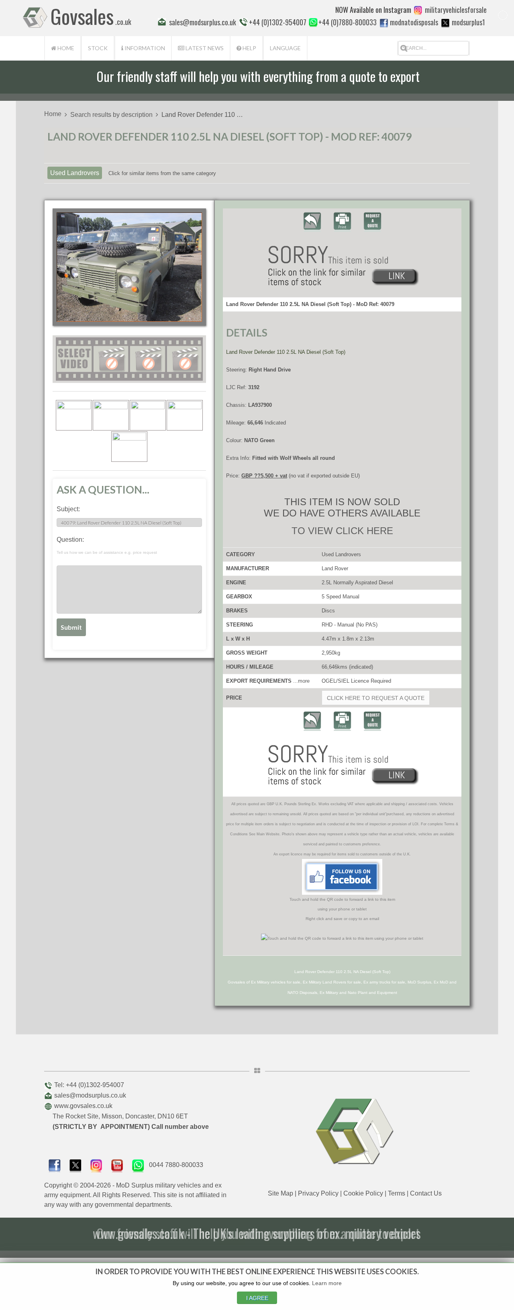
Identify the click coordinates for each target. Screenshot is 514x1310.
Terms (396, 1193)
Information (144, 48)
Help (248, 48)
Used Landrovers (74, 172)
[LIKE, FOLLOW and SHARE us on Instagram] (96, 1164)
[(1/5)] (74, 415)
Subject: (68, 509)
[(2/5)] (111, 415)
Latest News (204, 48)
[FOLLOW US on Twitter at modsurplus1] (468, 22)
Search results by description (111, 114)
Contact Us (426, 1193)
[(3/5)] (148, 415)
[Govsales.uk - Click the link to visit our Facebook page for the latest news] (342, 877)
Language (285, 48)
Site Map (280, 1193)
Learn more (327, 1283)
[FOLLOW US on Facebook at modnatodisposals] (384, 23)
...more (301, 681)
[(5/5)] (129, 446)
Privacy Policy (318, 1193)
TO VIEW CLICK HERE (342, 530)
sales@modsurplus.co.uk (90, 1095)
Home (65, 48)
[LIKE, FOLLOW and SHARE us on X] (75, 1164)
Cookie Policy (363, 1193)
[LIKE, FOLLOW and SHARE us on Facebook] (55, 1164)
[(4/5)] (185, 415)
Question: (107, 545)
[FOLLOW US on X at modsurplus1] (445, 23)
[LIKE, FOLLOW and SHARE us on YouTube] (117, 1164)
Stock (98, 48)
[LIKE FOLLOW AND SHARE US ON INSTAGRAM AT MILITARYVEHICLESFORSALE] (456, 9)
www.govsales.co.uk (83, 1105)
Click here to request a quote (375, 698)
